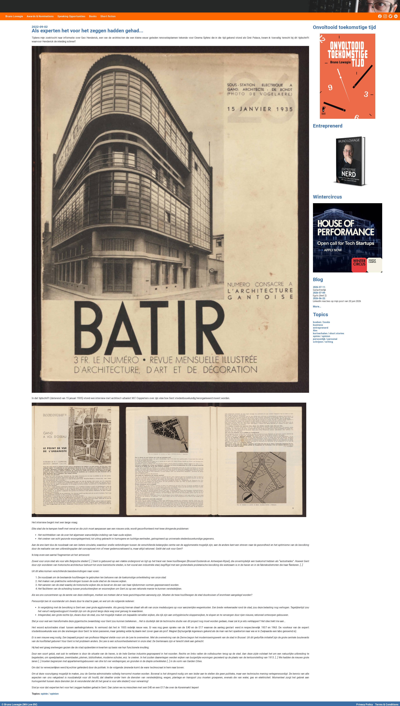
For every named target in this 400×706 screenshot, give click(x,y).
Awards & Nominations (40, 16)
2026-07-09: (319, 292)
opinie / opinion (50, 693)
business (318, 325)
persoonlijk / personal (325, 339)
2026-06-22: (319, 298)
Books (93, 16)
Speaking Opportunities (71, 16)
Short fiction (107, 16)
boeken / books (321, 322)
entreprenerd (320, 327)
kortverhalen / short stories (328, 333)
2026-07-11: (319, 287)
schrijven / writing (323, 341)
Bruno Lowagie (14, 16)
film (315, 330)
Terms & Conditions (386, 704)
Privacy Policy (364, 704)
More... (317, 306)
